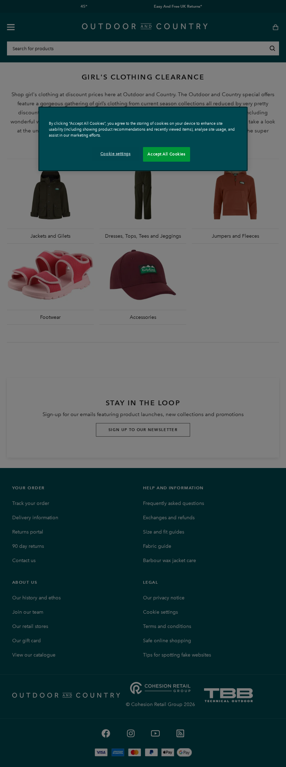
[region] (143, 139)
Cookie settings (115, 153)
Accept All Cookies (166, 154)
